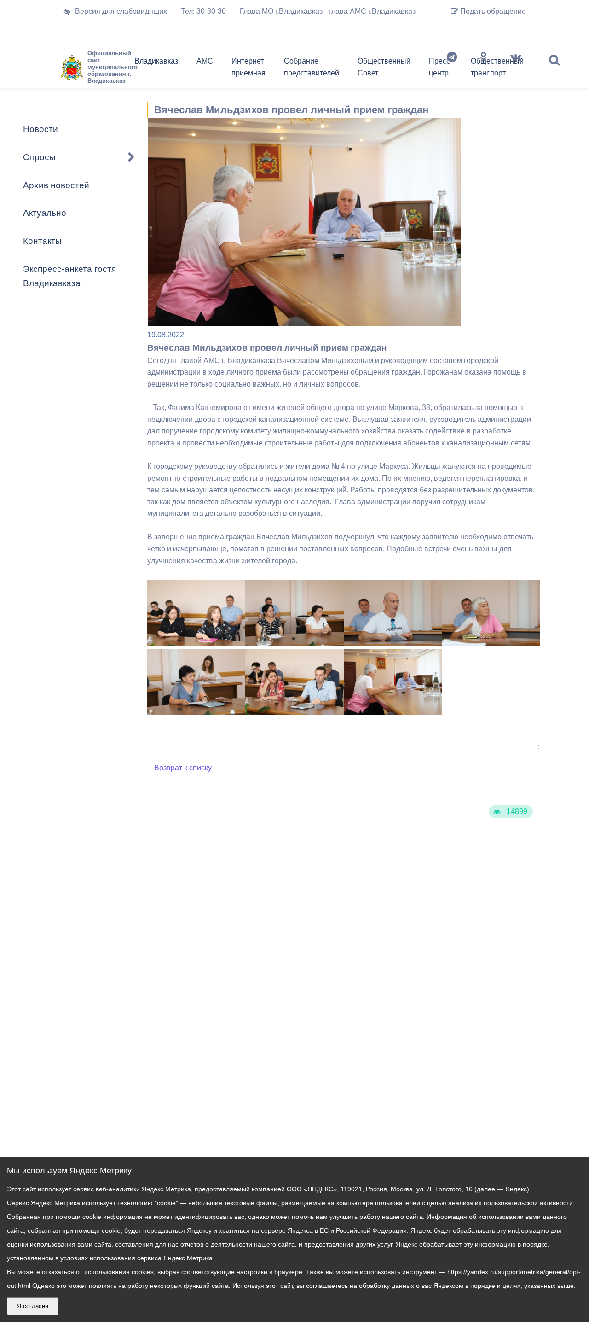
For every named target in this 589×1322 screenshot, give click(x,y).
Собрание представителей (311, 67)
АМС (204, 61)
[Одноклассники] (483, 69)
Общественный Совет (384, 67)
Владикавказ (156, 61)
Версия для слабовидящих (121, 11)
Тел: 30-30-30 (203, 11)
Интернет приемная (248, 67)
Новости (40, 129)
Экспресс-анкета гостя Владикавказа (69, 276)
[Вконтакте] (516, 69)
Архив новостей (56, 185)
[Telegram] (451, 69)
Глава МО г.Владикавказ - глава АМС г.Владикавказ (328, 11)
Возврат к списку (183, 768)
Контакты (42, 241)
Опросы (39, 157)
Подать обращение (492, 11)
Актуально (44, 213)
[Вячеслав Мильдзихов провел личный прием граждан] (196, 643)
